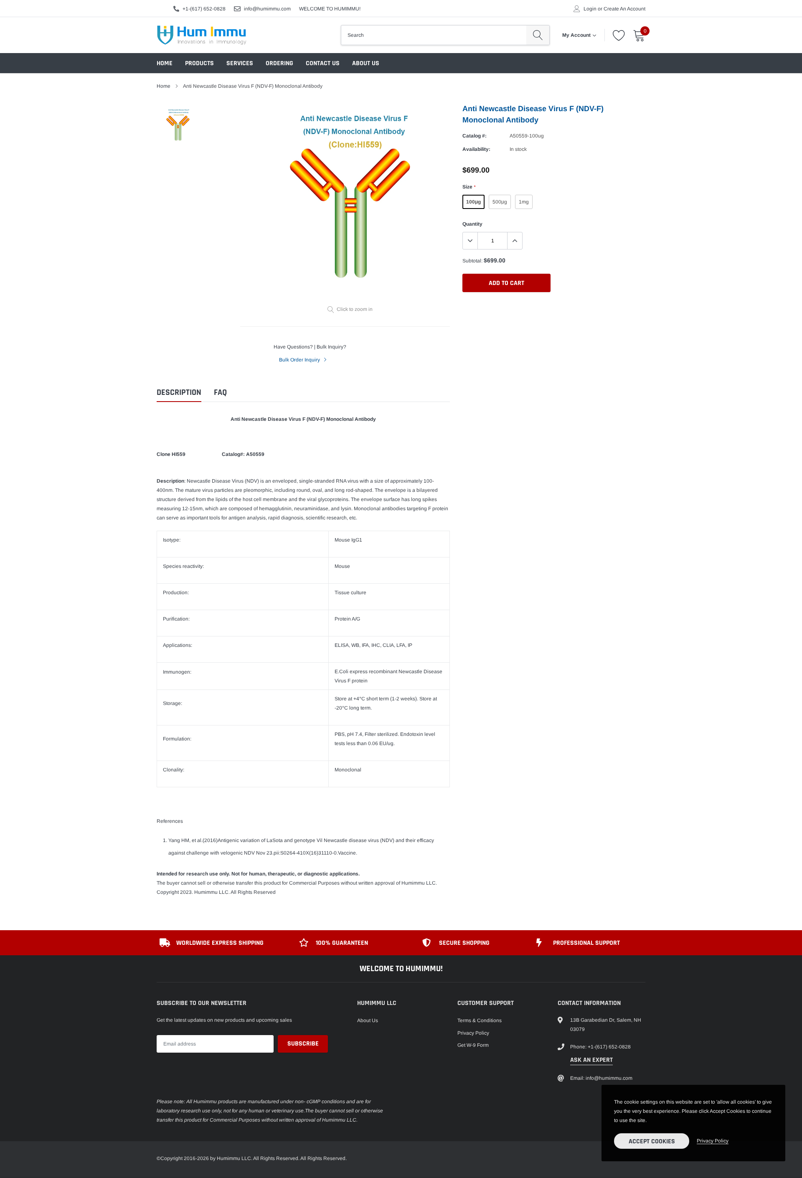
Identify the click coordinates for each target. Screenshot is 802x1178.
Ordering (279, 63)
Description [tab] (179, 392)
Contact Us (323, 63)
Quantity (472, 224)
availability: (476, 149)
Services (239, 63)
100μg (473, 202)
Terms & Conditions (479, 1020)
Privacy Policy (473, 1033)
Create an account (624, 8)
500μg (499, 202)
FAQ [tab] (220, 392)
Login (590, 8)
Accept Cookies (652, 1141)
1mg (524, 202)
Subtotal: (472, 261)
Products (199, 63)
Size (468, 187)
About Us (365, 63)
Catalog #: (474, 136)
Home (165, 63)
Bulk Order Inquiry (300, 360)
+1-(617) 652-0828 (204, 9)
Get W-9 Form (473, 1045)
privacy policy (712, 1141)
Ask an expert (591, 1060)
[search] (537, 35)
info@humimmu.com (267, 9)
